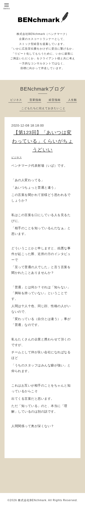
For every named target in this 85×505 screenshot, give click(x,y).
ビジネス (16, 99)
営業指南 (35, 99)
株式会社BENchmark (32, 500)
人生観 (72, 99)
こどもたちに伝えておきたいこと (43, 108)
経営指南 (55, 99)
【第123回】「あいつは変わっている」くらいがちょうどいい (42, 141)
